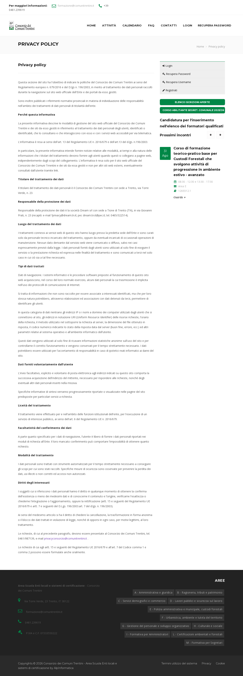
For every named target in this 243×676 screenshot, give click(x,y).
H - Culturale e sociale (208, 626)
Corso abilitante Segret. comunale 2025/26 (193, 110)
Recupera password (214, 25)
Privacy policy (216, 46)
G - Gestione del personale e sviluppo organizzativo (155, 626)
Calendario (132, 25)
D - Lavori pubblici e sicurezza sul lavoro (196, 601)
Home (91, 25)
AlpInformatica (63, 668)
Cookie (220, 663)
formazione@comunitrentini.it (76, 5)
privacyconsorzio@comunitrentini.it (65, 538)
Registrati (171, 90)
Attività (109, 25)
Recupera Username (178, 82)
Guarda (178, 197)
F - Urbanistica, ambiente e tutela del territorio (192, 617)
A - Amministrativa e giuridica (154, 592)
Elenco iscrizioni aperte (192, 102)
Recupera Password (177, 74)
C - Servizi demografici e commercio (141, 601)
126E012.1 (184, 191)
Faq (151, 25)
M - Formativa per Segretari (204, 642)
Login (187, 25)
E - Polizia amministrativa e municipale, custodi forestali (186, 609)
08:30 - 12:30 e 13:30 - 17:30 (195, 181)
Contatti (169, 25)
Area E (182, 186)
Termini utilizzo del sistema (179, 663)
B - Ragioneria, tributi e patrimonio (199, 592)
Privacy (206, 663)
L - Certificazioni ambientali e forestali (197, 634)
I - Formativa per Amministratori (147, 634)
